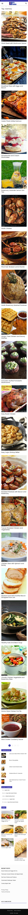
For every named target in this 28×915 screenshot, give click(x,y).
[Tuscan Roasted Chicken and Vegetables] (14, 511)
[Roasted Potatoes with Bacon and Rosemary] (14, 472)
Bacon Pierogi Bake (13, 760)
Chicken (3, 226)
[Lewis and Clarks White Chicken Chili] (3, 755)
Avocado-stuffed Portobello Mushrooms (11, 381)
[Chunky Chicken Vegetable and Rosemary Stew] (14, 661)
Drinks (3, 187)
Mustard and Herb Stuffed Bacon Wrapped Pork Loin (13, 596)
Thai (2, 832)
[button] (2, 3)
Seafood (3, 118)
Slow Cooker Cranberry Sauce (12, 739)
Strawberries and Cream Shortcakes (10, 156)
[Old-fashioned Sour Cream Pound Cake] (2, 781)
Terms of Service (5, 892)
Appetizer (3, 378)
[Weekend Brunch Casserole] (3, 775)
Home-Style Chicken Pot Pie (11, 711)
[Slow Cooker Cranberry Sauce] (14, 726)
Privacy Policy (4, 890)
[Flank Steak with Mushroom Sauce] (14, 26)
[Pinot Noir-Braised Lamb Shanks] (14, 248)
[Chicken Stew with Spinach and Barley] (14, 547)
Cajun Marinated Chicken (11, 793)
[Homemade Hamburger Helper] (21, 829)
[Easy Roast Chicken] (14, 398)
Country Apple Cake (6, 847)
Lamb (3, 264)
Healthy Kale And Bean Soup (11, 643)
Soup (3, 640)
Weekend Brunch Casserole (15, 773)
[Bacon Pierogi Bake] (3, 762)
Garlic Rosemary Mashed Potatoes (14, 305)
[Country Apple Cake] (7, 842)
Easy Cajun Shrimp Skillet (10, 452)
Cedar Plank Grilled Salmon (11, 121)
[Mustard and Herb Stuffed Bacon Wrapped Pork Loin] (14, 581)
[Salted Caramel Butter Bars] (2, 768)
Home (2, 6)
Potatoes (3, 302)
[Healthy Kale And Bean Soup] (14, 620)
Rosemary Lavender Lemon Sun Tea (12, 191)
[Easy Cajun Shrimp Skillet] (14, 434)
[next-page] (18, 745)
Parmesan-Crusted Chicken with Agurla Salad (19, 821)
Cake (2, 153)
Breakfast (3, 83)
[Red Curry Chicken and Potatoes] (7, 829)
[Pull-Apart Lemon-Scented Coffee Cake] (21, 848)
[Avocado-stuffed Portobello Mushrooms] (14, 360)
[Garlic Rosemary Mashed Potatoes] (14, 287)
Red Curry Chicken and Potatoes (9, 877)
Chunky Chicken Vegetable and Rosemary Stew (12, 678)
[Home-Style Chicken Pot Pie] (14, 695)
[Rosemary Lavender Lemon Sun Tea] (14, 174)
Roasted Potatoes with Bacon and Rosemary (13, 492)
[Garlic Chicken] (14, 211)
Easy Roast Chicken (8, 414)
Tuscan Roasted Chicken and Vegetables (12, 529)
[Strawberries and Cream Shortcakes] (14, 139)
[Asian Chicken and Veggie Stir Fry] (7, 814)
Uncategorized (4, 334)
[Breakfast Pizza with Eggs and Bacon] (14, 65)
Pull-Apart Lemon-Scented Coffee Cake (20, 859)
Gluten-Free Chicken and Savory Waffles (13, 337)
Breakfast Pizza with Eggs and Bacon (12, 87)
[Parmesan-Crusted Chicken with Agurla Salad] (21, 814)
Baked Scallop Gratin (10, 796)
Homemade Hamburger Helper (8, 880)
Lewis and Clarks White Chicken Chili (17, 753)
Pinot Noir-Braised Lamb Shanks (13, 267)
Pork (2, 593)
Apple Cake (7, 790)
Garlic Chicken (6, 228)
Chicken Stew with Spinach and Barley (12, 564)
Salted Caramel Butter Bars (15, 766)
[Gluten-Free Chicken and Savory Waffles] (14, 321)
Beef (2, 40)
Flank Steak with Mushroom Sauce (13, 43)
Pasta (16, 832)
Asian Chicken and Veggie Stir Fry (5, 820)
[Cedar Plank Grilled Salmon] (14, 105)
